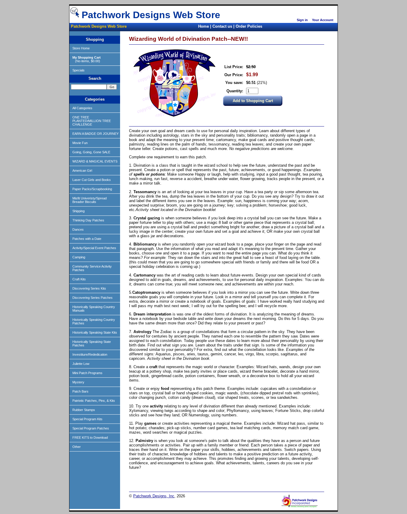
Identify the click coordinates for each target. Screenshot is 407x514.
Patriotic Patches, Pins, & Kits (93, 400)
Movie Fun (80, 143)
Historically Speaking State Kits (94, 332)
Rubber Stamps (83, 410)
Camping (78, 257)
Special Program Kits (87, 419)
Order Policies (249, 26)
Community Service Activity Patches (92, 268)
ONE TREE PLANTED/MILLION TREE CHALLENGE (91, 120)
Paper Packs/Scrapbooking (92, 189)
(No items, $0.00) (86, 59)
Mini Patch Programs (87, 373)
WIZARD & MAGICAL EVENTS (94, 161)
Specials (78, 70)
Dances (78, 229)
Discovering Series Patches (92, 297)
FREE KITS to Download (90, 437)
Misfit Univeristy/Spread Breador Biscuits (89, 200)
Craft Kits (79, 279)
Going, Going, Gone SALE (91, 152)
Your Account (322, 20)
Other (76, 447)
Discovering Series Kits (89, 288)
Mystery (78, 382)
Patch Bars (80, 391)
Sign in (302, 20)
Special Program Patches (90, 428)
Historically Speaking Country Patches (93, 321)
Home (203, 26)
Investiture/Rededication (89, 354)
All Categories (82, 108)
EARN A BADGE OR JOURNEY (95, 133)
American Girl (82, 170)
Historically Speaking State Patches (91, 343)
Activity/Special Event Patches (94, 248)
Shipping (78, 211)
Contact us (222, 26)
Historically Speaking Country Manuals (93, 308)
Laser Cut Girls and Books (91, 180)
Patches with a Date (86, 238)
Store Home (81, 48)
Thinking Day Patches (88, 220)
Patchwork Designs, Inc (153, 496)
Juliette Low (80, 363)
